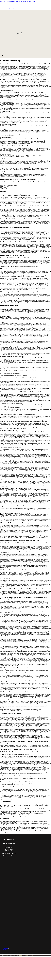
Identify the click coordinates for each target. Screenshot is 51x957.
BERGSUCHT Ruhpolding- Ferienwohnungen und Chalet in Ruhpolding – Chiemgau (18, 1)
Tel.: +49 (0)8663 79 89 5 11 (9, 853)
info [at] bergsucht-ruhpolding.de (9, 855)
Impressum (21, 955)
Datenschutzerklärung (28, 955)
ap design (6, 955)
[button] (19, 33)
